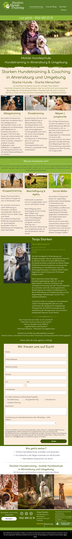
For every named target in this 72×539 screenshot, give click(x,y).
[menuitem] (36, 6)
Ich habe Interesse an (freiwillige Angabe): (21, 397)
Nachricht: (9, 406)
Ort (28, 382)
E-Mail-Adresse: (11, 359)
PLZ (6, 382)
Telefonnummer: (11, 367)
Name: (7, 352)
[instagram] (26, 514)
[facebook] (21, 514)
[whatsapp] (31, 514)
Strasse (8, 374)
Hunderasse (10, 389)
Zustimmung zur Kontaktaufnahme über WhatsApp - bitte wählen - (27, 419)
